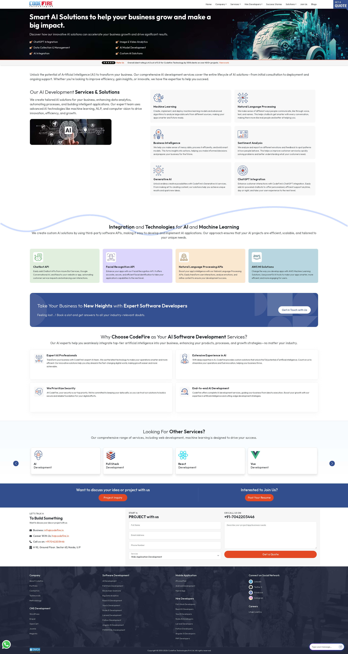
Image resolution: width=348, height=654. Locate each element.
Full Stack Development (112, 586)
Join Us (303, 4)
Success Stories (274, 4)
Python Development (111, 620)
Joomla (32, 628)
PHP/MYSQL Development (113, 630)
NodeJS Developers (184, 619)
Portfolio (33, 586)
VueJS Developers (184, 614)
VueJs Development (111, 605)
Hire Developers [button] (253, 4)
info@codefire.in (54, 530)
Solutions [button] (290, 4)
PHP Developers (183, 638)
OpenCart (33, 624)
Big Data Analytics (110, 595)
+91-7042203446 (239, 516)
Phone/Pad (181, 581)
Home (209, 4)
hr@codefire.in (60, 535)
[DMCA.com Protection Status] (34, 650)
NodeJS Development (112, 610)
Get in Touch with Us (294, 310)
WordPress (34, 614)
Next (332, 463)
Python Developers (184, 628)
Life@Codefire (255, 612)
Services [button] (234, 4)
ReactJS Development (112, 600)
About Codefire (36, 581)
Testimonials (35, 595)
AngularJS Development (113, 625)
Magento (33, 633)
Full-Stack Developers (185, 604)
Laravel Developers (184, 624)
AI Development (109, 581)
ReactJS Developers (185, 609)
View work (224, 62)
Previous (16, 463)
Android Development (185, 586)
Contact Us (34, 591)
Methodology (35, 600)
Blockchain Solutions (111, 591)
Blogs (314, 4)
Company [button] (220, 4)
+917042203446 (55, 541)
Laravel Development (111, 615)
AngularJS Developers (185, 633)
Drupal (32, 619)
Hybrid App (180, 591)
